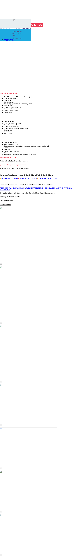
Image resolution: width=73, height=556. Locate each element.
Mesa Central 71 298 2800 (9, 178)
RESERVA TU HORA (27, 188)
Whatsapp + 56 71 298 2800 (28, 178)
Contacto (6, 39)
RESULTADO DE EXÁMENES (45, 188)
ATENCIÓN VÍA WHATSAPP (10, 188)
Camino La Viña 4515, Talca (47, 178)
